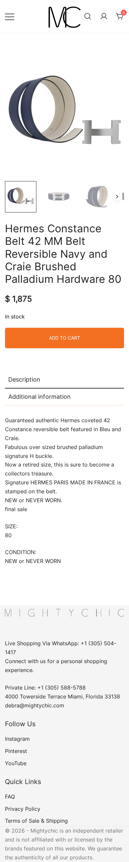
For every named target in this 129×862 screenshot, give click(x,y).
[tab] (64, 380)
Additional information (39, 396)
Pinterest (16, 751)
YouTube (15, 763)
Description (24, 379)
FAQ (10, 796)
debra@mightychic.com (34, 705)
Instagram (17, 738)
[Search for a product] (88, 16)
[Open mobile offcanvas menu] (9, 16)
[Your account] (104, 16)
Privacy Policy (22, 809)
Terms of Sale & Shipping (36, 820)
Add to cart (64, 338)
